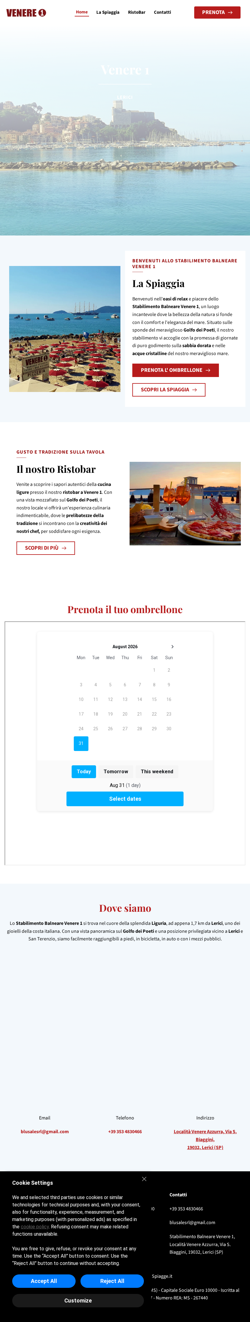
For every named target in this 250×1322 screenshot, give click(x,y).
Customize (78, 1300)
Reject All (112, 1281)
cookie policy (35, 1227)
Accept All (44, 1281)
